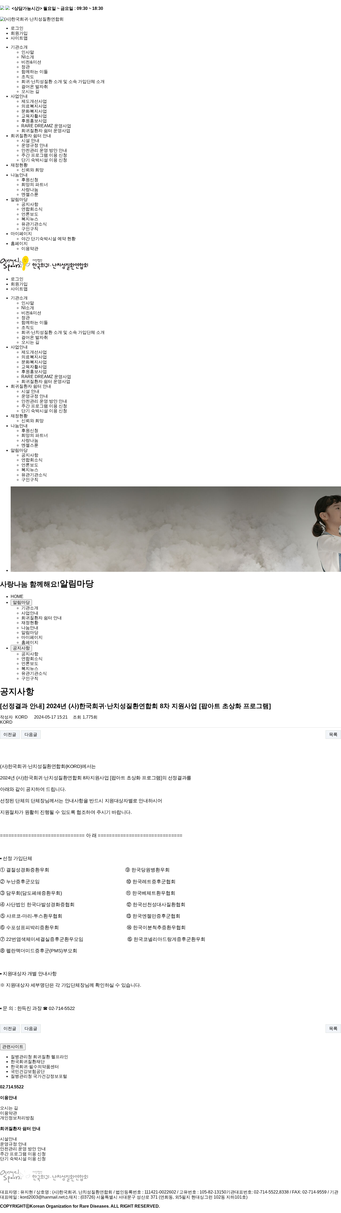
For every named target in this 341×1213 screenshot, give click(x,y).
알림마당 (19, 199)
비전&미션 (31, 62)
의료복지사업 (34, 106)
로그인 (17, 28)
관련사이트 (12, 1046)
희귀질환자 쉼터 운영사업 (45, 130)
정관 (25, 67)
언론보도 (29, 214)
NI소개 (27, 57)
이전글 (9, 734)
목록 (333, 734)
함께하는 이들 (34, 71)
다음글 (31, 734)
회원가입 (19, 33)
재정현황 (19, 165)
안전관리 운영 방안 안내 (44, 150)
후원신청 (29, 179)
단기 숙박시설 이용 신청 (44, 160)
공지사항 (29, 204)
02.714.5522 (12, 1087)
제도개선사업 (34, 101)
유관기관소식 (34, 224)
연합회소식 (32, 209)
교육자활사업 (34, 116)
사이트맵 (19, 38)
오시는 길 (30, 91)
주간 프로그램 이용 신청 (44, 155)
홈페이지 (19, 243)
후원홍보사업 (34, 120)
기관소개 (19, 47)
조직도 (27, 76)
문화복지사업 (34, 111)
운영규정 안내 (34, 145)
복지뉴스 (29, 219)
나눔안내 (19, 175)
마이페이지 (21, 233)
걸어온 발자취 (34, 86)
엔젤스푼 (29, 194)
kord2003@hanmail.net (42, 1197)
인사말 (27, 52)
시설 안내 (30, 140)
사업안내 (19, 96)
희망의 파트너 (34, 184)
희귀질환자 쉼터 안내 (31, 135)
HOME (17, 596)
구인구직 (29, 229)
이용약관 (29, 248)
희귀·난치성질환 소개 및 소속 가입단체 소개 (63, 81)
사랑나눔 (29, 189)
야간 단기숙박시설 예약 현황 (48, 238)
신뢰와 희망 (32, 170)
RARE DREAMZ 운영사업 (46, 126)
